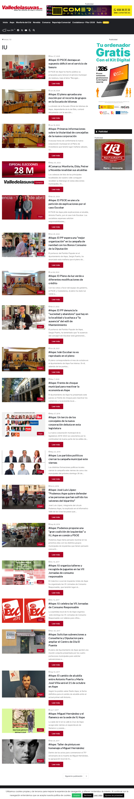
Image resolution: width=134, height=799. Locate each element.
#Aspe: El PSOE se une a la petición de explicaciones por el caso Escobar (67, 204)
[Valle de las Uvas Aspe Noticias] (22, 8)
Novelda (36, 22)
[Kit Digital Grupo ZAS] (113, 115)
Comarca (46, 22)
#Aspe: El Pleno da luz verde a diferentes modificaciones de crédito (66, 279)
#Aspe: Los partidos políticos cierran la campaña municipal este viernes (68, 459)
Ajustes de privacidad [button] (114, 795)
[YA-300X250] (113, 170)
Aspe (12, 22)
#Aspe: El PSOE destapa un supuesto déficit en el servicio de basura (68, 63)
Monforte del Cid (23, 22)
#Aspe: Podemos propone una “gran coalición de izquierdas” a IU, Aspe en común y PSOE (67, 531)
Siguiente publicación (73, 776)
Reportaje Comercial (61, 22)
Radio (102, 22)
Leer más (56, 83)
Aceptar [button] (76, 795)
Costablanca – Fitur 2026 (83, 22)
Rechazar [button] (88, 795)
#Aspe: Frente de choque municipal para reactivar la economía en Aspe (64, 386)
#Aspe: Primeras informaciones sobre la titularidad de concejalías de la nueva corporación (68, 132)
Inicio (5, 22)
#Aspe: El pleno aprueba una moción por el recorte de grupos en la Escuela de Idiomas (67, 98)
